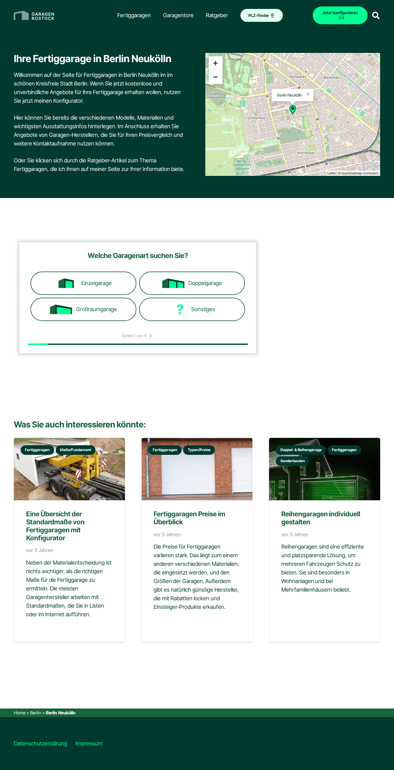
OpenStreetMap (351, 173)
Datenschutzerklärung (40, 743)
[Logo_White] (34, 15)
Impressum (89, 743)
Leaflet (331, 173)
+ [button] (215, 63)
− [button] (215, 76)
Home (20, 712)
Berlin (35, 712)
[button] (376, 15)
